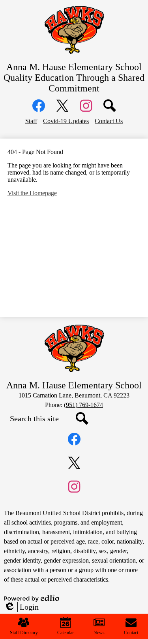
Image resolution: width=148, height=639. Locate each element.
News (99, 632)
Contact (131, 632)
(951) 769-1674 (83, 404)
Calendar (65, 632)
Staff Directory (24, 632)
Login (21, 607)
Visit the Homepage (32, 193)
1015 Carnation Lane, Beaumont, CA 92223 (74, 395)
